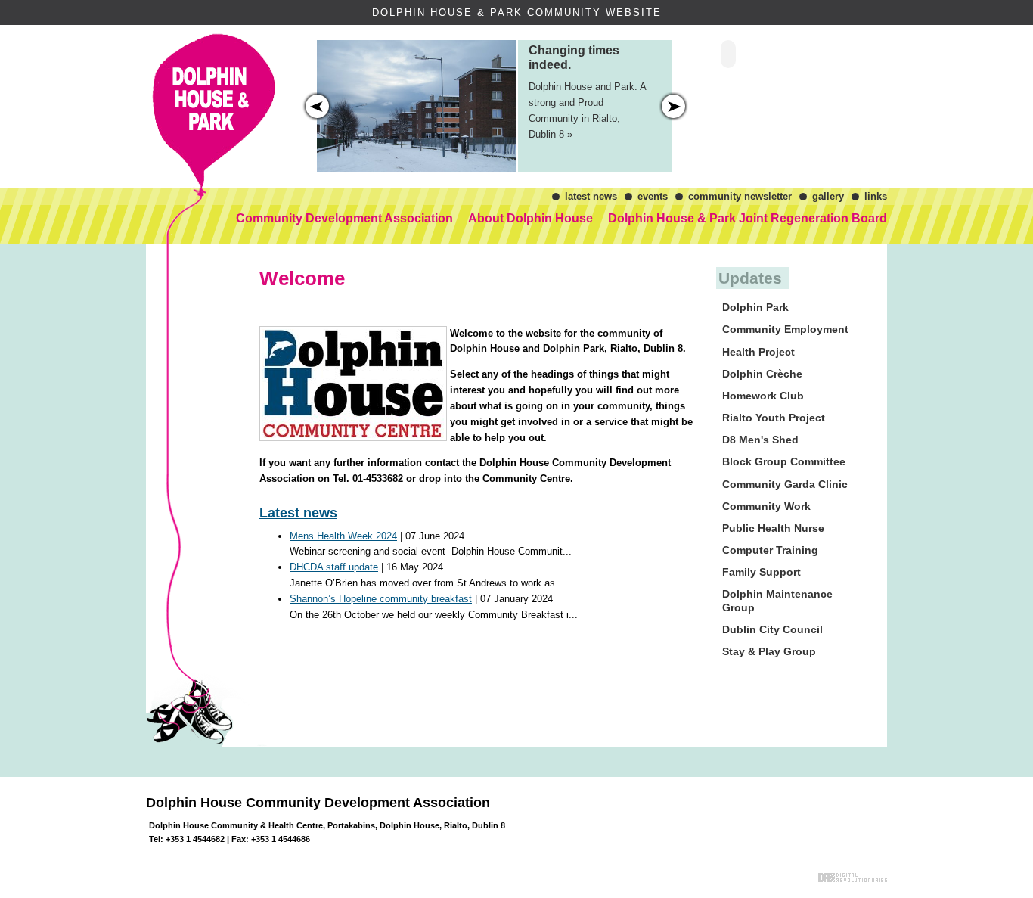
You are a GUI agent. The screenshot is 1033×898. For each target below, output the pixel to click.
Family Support (761, 572)
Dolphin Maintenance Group (777, 600)
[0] (626, 144)
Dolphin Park (755, 307)
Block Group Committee (783, 461)
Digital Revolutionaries (852, 877)
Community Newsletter (740, 196)
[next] (317, 106)
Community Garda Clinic (785, 484)
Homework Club (763, 396)
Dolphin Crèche (762, 374)
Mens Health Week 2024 (343, 536)
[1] (636, 144)
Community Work (766, 506)
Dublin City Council (772, 629)
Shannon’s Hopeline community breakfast (381, 598)
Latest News (591, 196)
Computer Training (770, 550)
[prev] (673, 106)
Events (652, 196)
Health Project (758, 352)
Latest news (298, 512)
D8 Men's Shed (760, 439)
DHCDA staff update (334, 567)
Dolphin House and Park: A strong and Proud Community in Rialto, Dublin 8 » (587, 92)
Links (875, 196)
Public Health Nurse (773, 528)
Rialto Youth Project (773, 418)
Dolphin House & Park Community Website (215, 72)
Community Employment (785, 329)
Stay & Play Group (769, 651)
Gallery (828, 196)
